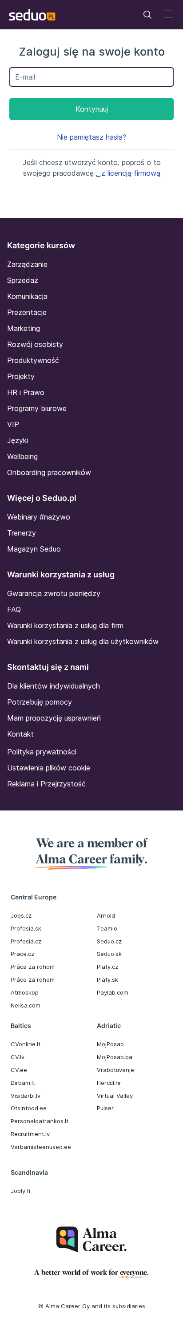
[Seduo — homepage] (32, 14)
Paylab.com (112, 992)
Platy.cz (107, 966)
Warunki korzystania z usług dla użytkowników (83, 641)
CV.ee (19, 1069)
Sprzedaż (22, 280)
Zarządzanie (27, 264)
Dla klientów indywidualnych (53, 685)
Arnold (106, 915)
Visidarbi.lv (25, 1095)
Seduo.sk (109, 953)
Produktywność (33, 360)
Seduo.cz (109, 941)
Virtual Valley (115, 1095)
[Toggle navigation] (147, 15)
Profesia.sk (26, 928)
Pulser (105, 1108)
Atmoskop (25, 992)
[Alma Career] (91, 1239)
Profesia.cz (26, 941)
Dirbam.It (23, 1082)
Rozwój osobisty (35, 344)
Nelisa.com (25, 1005)
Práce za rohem (33, 979)
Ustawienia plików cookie (48, 767)
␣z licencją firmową (128, 173)
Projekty (21, 376)
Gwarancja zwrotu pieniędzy (53, 593)
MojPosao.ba (114, 1056)
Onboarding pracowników (49, 472)
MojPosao (110, 1044)
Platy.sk (107, 979)
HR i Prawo (25, 392)
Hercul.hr (109, 1082)
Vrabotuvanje (115, 1069)
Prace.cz (22, 953)
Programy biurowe (37, 408)
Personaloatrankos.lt (39, 1120)
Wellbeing (22, 456)
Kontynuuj (92, 109)
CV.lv (17, 1056)
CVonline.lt (25, 1044)
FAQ (14, 609)
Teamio (107, 928)
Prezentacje (27, 312)
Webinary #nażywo (38, 516)
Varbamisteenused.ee (41, 1146)
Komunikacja (27, 296)
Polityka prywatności (41, 751)
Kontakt (20, 733)
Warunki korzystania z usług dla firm (65, 625)
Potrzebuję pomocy (39, 701)
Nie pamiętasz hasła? (91, 137)
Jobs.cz (21, 915)
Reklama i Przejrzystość (46, 783)
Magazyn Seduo (34, 548)
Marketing (23, 328)
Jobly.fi (20, 1190)
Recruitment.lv (30, 1133)
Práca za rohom (33, 966)
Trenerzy (21, 532)
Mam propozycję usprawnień (54, 717)
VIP (13, 424)
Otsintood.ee (29, 1108)
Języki (17, 440)
